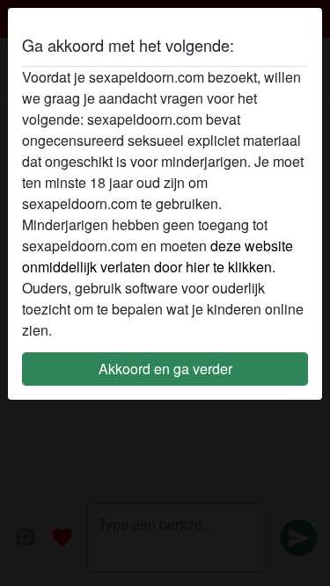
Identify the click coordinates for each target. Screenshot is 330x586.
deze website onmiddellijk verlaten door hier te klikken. (157, 256)
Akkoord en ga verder (165, 368)
